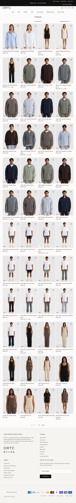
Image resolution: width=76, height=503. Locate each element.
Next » (43, 425)
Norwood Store (43, 444)
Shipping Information (9, 475)
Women (26, 12)
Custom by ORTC (44, 456)
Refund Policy (51, 495)
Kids (32, 12)
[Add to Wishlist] (18, 26)
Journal (42, 447)
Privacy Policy (43, 495)
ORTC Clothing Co (11, 496)
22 (39, 425)
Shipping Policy (60, 495)
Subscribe (45, 476)
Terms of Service (68, 495)
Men (19, 12)
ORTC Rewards (56, 1)
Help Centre (70, 1)
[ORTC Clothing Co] (7, 8)
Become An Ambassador (10, 465)
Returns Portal (7, 473)
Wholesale (42, 449)
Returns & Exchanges (9, 470)
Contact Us (6, 463)
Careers (42, 454)
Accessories (40, 12)
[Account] (62, 8)
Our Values (42, 440)
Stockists (42, 451)
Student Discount (8, 477)
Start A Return (64, 1)
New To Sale (61, 12)
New (13, 12)
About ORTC (43, 437)
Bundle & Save (50, 12)
